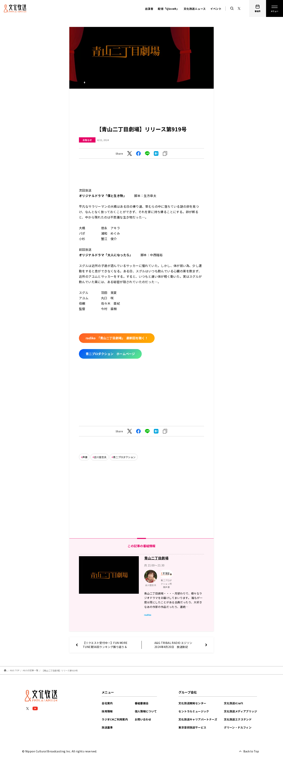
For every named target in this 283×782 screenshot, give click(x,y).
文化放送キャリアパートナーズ (197, 719)
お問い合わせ (143, 719)
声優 (84, 457)
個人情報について (146, 711)
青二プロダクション (124, 457)
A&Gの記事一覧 (30, 670)
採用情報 (107, 711)
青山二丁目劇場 (156, 557)
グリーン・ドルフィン (237, 727)
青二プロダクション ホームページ (110, 353)
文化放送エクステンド (238, 719)
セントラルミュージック (193, 711)
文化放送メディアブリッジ (240, 711)
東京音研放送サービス (192, 727)
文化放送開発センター (192, 703)
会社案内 (107, 703)
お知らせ (87, 140)
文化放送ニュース (195, 9)
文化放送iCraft (233, 703)
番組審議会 (142, 703)
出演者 (149, 9)
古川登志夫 (100, 457)
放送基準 (107, 727)
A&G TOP (14, 670)
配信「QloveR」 (168, 9)
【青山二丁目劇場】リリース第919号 (60, 670)
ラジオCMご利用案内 (115, 719)
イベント (215, 9)
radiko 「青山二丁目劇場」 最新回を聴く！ (117, 338)
